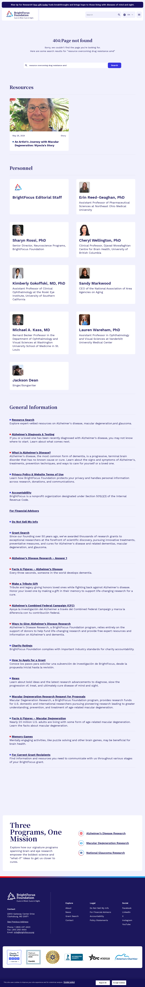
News (68, 912)
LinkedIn (126, 912)
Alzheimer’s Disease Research (106, 833)
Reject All (102, 983)
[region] (72, 983)
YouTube (126, 924)
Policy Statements (99, 920)
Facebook (126, 908)
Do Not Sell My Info (99, 908)
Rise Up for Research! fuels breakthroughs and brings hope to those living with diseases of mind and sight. (72, 5)
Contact (69, 920)
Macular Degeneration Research (107, 843)
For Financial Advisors (100, 912)
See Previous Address (17, 922)
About (68, 908)
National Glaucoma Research (105, 852)
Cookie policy (69, 982)
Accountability (97, 916)
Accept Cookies (119, 983)
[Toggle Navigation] (139, 15)
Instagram (127, 920)
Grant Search (72, 916)
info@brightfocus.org (24, 932)
